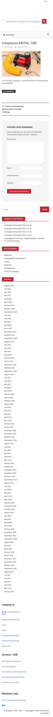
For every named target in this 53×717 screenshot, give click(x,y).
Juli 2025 (7, 315)
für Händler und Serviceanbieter (14, 672)
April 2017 (8, 585)
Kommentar (12, 139)
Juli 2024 (7, 345)
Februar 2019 (9, 529)
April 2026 (8, 299)
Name (10, 168)
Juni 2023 (7, 381)
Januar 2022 (8, 427)
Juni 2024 (7, 348)
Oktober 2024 (9, 335)
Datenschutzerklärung (10, 641)
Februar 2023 (9, 394)
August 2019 (9, 512)
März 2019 (8, 526)
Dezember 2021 (10, 430)
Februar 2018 (9, 552)
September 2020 (10, 479)
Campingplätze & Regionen (14, 258)
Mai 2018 (7, 545)
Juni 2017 (7, 578)
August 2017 (9, 572)
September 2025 (10, 312)
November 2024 (10, 332)
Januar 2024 (8, 361)
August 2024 (9, 341)
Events (6, 262)
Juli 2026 (7, 289)
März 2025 (8, 328)
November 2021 (10, 433)
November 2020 (10, 473)
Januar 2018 (8, 555)
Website (10, 183)
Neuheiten (8, 265)
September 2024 (10, 338)
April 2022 (8, 417)
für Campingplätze (9, 666)
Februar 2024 (9, 358)
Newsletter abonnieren (11, 619)
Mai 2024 (7, 351)
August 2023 (9, 374)
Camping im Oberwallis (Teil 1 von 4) (17, 235)
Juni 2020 (7, 489)
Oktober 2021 (9, 437)
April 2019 (8, 522)
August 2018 (9, 542)
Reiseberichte (9, 268)
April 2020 (8, 496)
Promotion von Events (10, 682)
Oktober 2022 (9, 401)
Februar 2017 (9, 591)
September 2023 (10, 371)
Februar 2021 (9, 463)
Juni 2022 (7, 410)
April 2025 (8, 325)
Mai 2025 (7, 322)
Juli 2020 (7, 486)
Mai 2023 (7, 384)
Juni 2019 (7, 516)
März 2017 (8, 588)
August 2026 (9, 285)
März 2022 (8, 420)
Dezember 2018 (10, 532)
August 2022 (9, 404)
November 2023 (10, 364)
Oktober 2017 (9, 565)
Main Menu (10, 35)
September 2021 (10, 440)
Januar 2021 (8, 466)
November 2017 (10, 562)
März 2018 (8, 549)
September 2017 (10, 568)
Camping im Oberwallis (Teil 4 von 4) (17, 225)
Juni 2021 (7, 450)
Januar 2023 (8, 397)
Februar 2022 (9, 424)
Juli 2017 (7, 575)
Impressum (6, 646)
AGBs (4, 630)
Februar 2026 (9, 305)
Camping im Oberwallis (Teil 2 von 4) (17, 232)
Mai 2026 (7, 295)
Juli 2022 (7, 407)
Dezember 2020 (10, 470)
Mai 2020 (7, 493)
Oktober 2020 (9, 476)
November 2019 (10, 506)
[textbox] (24, 21)
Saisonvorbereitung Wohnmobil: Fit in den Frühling (12, 109)
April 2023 (8, 387)
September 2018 (10, 539)
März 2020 (8, 499)
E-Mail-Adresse (13, 175)
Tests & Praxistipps (11, 271)
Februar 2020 (9, 503)
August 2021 (9, 443)
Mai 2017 (7, 582)
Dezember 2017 (10, 559)
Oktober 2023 (9, 368)
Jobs (4, 625)
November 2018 (10, 536)
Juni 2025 (7, 318)
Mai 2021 (7, 453)
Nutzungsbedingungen (10, 635)
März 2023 (8, 391)
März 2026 (8, 302)
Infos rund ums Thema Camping (14, 700)
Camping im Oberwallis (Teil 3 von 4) (17, 228)
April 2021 (8, 456)
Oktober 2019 (9, 509)
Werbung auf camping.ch (11, 661)
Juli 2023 (7, 378)
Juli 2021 (7, 447)
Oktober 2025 (9, 309)
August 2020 (9, 483)
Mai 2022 (7, 414)
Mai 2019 (7, 519)
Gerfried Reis (22, 47)
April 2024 (8, 355)
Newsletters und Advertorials (13, 677)
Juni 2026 (7, 292)
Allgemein (8, 255)
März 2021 (8, 460)
